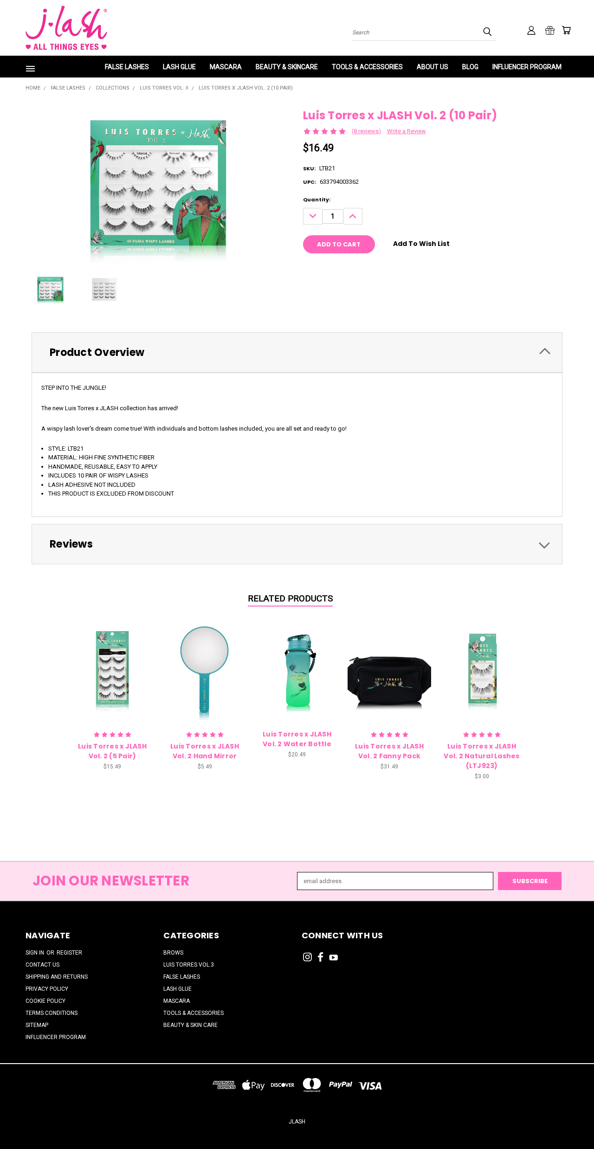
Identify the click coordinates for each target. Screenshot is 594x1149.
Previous (570, 1119)
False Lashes (127, 67)
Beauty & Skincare (287, 67)
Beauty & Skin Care (190, 1025)
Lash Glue (179, 67)
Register (69, 952)
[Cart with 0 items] (566, 30)
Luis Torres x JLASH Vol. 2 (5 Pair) (112, 751)
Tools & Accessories (367, 67)
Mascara (226, 67)
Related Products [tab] (290, 598)
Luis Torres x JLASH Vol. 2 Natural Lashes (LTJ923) (481, 756)
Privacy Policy (47, 989)
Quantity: (316, 199)
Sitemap (37, 1025)
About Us (432, 67)
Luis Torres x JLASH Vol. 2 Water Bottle (297, 739)
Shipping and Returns (57, 977)
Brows (173, 952)
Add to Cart (112, 668)
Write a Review (406, 131)
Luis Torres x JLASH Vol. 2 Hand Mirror (204, 751)
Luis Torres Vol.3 (188, 965)
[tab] (297, 352)
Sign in (35, 952)
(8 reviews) (366, 131)
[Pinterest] (356, 270)
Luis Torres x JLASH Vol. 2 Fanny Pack (389, 751)
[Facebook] (310, 270)
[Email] (325, 270)
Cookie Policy (45, 1001)
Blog (470, 67)
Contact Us (42, 965)
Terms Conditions (51, 1013)
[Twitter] (340, 270)
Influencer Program (527, 67)
